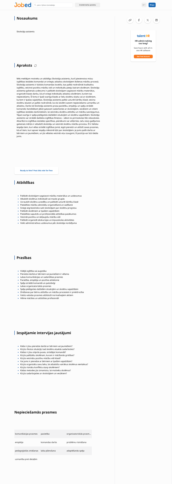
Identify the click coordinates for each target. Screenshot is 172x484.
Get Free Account (143, 56)
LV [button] (143, 5)
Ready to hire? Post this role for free (36, 170)
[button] (87, 5)
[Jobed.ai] (22, 4)
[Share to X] (148, 20)
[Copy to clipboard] (130, 20)
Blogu (152, 5)
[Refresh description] (35, 65)
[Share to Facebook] (139, 20)
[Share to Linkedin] (156, 20)
